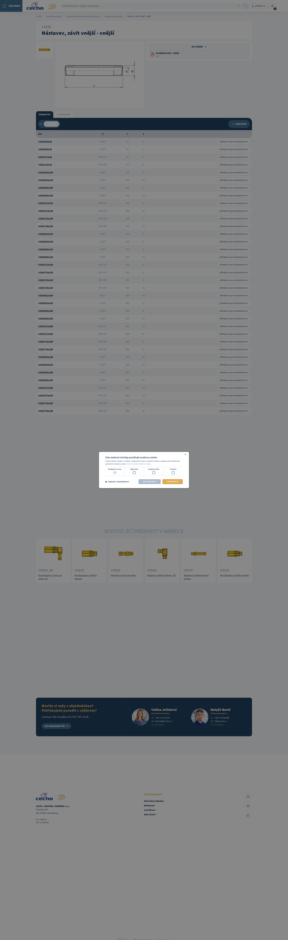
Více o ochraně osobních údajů (139, 464)
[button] (117, 482)
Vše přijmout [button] (173, 481)
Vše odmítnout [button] (149, 481)
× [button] (185, 454)
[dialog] (144, 470)
